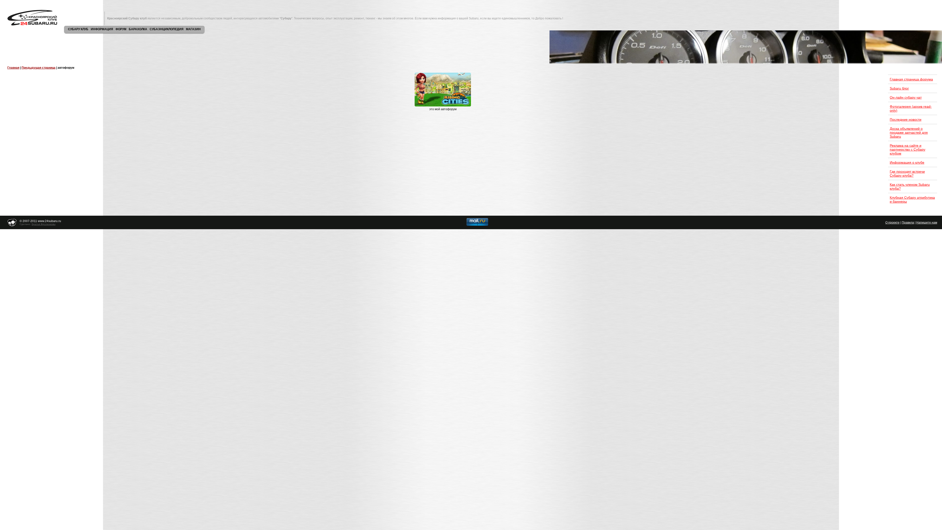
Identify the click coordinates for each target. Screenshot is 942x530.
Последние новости (905, 119)
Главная (13, 67)
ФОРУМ (121, 29)
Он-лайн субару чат (906, 97)
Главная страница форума (911, 79)
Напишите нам (926, 222)
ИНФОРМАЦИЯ (102, 29)
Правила (908, 222)
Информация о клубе (907, 162)
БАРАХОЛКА (138, 29)
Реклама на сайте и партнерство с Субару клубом (907, 149)
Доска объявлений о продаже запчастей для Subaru (909, 132)
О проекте (892, 222)
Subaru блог (899, 88)
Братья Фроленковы (43, 224)
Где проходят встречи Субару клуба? (907, 173)
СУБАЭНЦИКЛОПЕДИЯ (166, 29)
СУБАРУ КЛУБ (78, 29)
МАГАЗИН (193, 29)
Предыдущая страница (38, 67)
